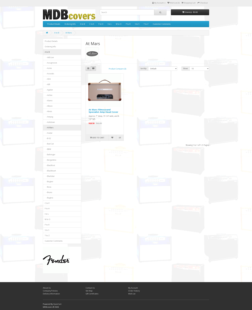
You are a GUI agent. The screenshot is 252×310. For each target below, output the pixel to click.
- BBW (48, 149)
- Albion (48, 106)
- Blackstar (50, 176)
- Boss (48, 187)
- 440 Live (49, 57)
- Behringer (50, 154)
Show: (185, 68)
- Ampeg (49, 117)
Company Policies (50, 291)
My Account (133, 288)
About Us (47, 288)
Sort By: (143, 68)
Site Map (89, 291)
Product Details (53, 24)
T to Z (146, 24)
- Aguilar (49, 90)
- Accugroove (51, 63)
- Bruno (48, 192)
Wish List (131, 293)
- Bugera (49, 198)
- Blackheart (50, 171)
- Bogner (49, 181)
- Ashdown (50, 122)
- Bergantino (50, 160)
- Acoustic (49, 73)
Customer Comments (161, 24)
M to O (118, 24)
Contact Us (90, 288)
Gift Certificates (92, 293)
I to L (110, 24)
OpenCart (57, 304)
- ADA (48, 79)
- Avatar (48, 133)
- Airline (48, 95)
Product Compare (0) (117, 69)
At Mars (68, 33)
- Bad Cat (49, 144)
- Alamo (48, 100)
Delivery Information (51, 293)
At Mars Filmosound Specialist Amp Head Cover (103, 110)
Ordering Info (70, 24)
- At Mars (49, 127)
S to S (137, 24)
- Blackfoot (50, 165)
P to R (128, 24)
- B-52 (48, 138)
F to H (100, 24)
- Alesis (48, 111)
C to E (91, 24)
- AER (47, 84)
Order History (134, 291)
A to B (82, 24)
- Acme (48, 68)
